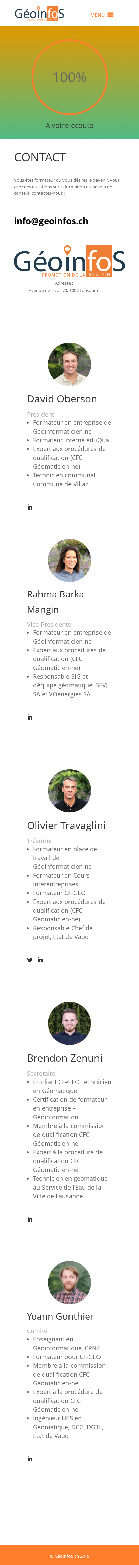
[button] (97, 15)
